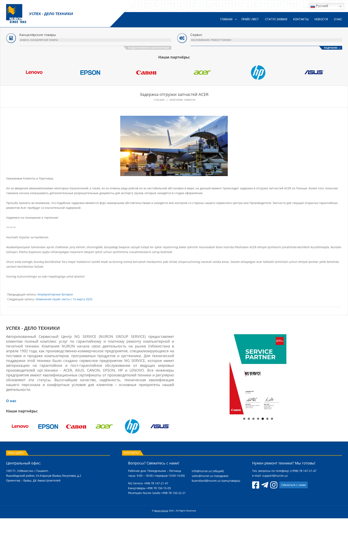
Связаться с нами (293, 485)
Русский (321, 6)
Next (315, 373)
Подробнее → (332, 47)
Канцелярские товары (37, 34)
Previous (201, 373)
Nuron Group (161, 510)
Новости (189, 99)
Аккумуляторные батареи (55, 294)
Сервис (196, 34)
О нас (11, 400)
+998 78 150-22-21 (173, 493)
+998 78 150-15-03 (158, 488)
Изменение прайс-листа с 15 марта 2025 (64, 299)
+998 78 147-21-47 (156, 483)
